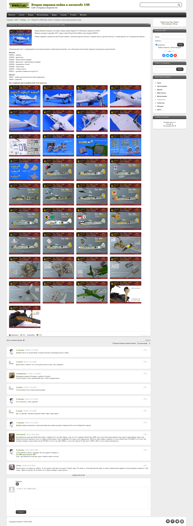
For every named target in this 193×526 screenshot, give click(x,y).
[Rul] (12, 467)
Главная (10, 20)
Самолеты (15, 335)
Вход (175, 24)
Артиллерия (162, 86)
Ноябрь (23, 20)
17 (29, 20)
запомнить (161, 45)
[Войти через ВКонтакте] (171, 55)
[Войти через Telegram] (167, 55)
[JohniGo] (12, 352)
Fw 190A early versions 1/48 (25, 454)
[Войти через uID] (164, 55)
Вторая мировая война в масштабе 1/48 (60, 4)
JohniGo (32, 335)
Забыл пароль (164, 47)
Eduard (43, 31)
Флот (159, 109)
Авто (159, 83)
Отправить (21, 512)
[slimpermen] (12, 375)
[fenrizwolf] (12, 437)
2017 (16, 20)
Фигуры (160, 106)
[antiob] (12, 362)
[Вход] (17, 484)
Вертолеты (161, 93)
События (160, 103)
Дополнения (162, 96)
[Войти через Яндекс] (175, 55)
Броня (159, 89)
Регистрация (167, 24)
